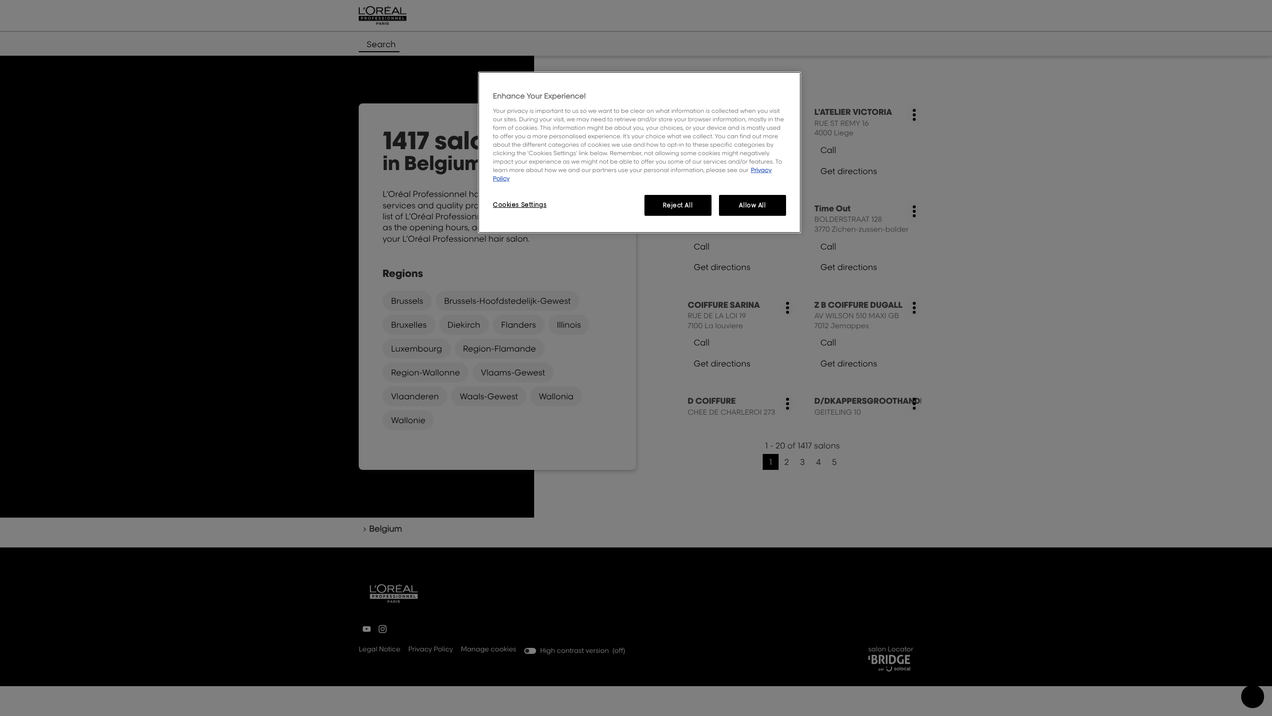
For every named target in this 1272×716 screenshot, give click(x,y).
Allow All (752, 205)
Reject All (678, 205)
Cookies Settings (520, 204)
